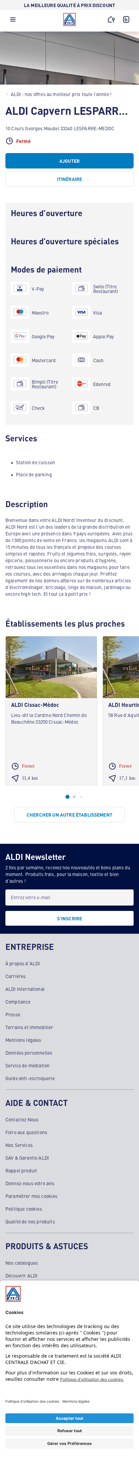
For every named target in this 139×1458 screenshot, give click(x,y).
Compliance (18, 1001)
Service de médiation (27, 1065)
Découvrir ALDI (21, 1275)
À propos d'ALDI (22, 963)
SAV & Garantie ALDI (27, 1157)
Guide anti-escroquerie (30, 1078)
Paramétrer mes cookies (31, 1196)
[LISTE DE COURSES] (126, 19)
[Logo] (69, 19)
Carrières (15, 976)
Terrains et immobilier (29, 1027)
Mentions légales (23, 1039)
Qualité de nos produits (30, 1221)
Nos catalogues (21, 1262)
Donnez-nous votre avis (30, 1183)
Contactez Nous (21, 1119)
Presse (12, 1014)
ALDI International (25, 988)
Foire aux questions (26, 1132)
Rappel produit (21, 1170)
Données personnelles (28, 1052)
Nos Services (19, 1144)
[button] (13, 21)
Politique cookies (23, 1208)
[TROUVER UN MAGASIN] (111, 19)
